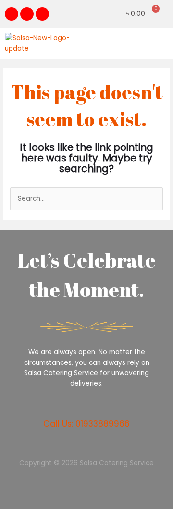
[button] (160, 43)
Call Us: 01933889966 (86, 423)
